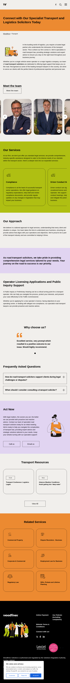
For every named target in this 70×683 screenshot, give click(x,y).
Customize (12, 675)
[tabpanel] (35, 341)
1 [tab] (35, 353)
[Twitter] (37, 636)
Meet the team (12, 91)
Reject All (24, 675)
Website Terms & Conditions (42, 626)
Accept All (35, 675)
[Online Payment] (55, 5)
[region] (24, 670)
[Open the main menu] (66, 5)
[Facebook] (40, 636)
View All (35, 504)
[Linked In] (43, 636)
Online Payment (42, 615)
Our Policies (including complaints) (57, 617)
